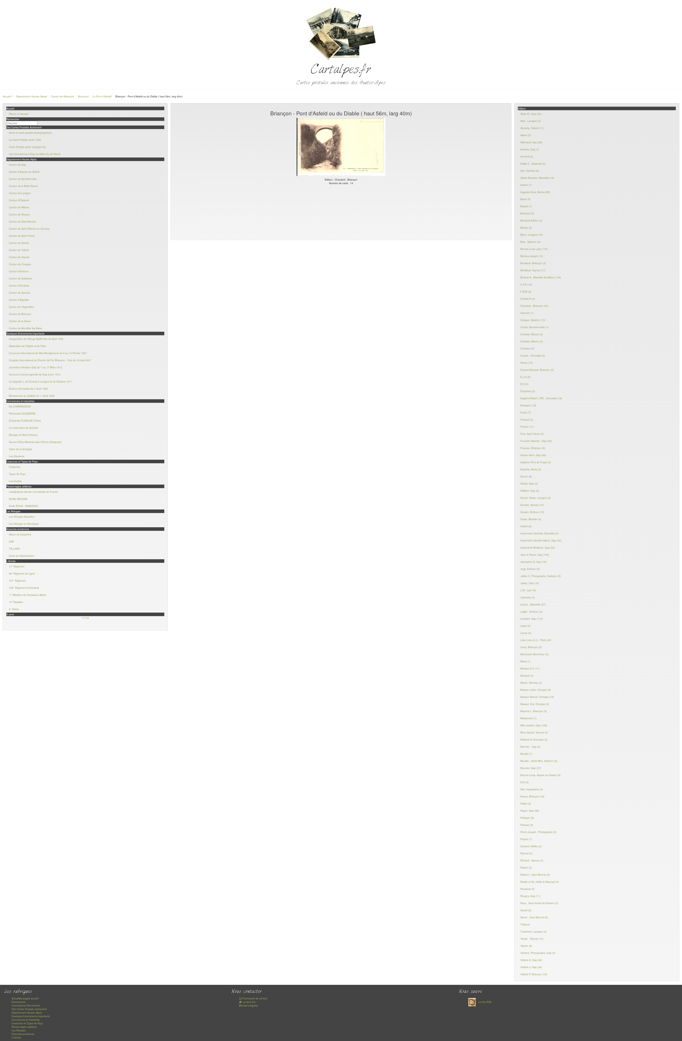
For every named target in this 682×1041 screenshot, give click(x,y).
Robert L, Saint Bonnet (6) (535, 874)
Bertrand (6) (527, 213)
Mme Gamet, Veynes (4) (534, 732)
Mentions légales (248, 1005)
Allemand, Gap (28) (531, 142)
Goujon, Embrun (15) (532, 512)
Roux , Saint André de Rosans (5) (539, 903)
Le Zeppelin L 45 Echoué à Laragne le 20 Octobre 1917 (40, 381)
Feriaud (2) (526, 419)
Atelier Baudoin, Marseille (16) (537, 178)
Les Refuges (19, 1030)
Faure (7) (525, 412)
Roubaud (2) (527, 889)
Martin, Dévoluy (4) (531, 682)
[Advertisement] (341, 211)
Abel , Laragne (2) (530, 121)
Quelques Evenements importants (31, 1016)
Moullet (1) (526, 754)
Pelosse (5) (526, 825)
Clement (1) (527, 313)
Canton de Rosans (19, 214)
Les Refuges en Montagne (24, 523)
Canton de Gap (17, 164)
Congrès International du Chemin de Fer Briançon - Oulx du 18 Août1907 (50, 360)
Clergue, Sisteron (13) (532, 320)
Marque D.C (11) (529, 668)
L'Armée (16, 1037)
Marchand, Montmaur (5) (534, 654)
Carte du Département (21, 555)
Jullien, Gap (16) (529, 583)
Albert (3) (525, 135)
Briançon (83, 96)
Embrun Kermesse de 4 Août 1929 (28, 388)
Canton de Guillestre (20, 278)
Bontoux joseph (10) (531, 256)
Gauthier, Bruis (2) (530, 469)
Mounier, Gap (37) (530, 768)
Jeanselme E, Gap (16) (533, 562)
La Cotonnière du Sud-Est (23, 427)
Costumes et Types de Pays (27, 1023)
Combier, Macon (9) (531, 334)
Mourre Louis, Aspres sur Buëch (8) (540, 775)
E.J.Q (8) (525, 377)
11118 (85, 618)
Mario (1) (525, 661)
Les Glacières (16, 456)
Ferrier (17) (526, 426)
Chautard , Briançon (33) (534, 306)
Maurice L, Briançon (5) (533, 711)
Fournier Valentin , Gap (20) (536, 441)
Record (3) (526, 853)
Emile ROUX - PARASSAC (23, 506)
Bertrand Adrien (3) (531, 220)
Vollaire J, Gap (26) (531, 967)
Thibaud (525, 924)
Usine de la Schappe (20, 449)
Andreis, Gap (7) (529, 149)
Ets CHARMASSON (20, 406)
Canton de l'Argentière (21, 307)
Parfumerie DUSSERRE (22, 413)
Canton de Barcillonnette (23, 179)
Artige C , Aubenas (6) (532, 163)
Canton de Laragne (20, 193)
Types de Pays (17, 474)
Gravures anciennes (23, 1034)
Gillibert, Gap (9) (529, 490)
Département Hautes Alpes (31, 96)
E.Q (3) (524, 384)
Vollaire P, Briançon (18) (533, 974)
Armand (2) (526, 156)
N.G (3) (524, 782)
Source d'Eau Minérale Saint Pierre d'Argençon (35, 442)
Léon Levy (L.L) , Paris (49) (535, 640)
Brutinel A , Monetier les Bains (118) (540, 277)
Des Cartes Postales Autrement (29, 1009)
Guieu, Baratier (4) (530, 519)
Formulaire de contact (254, 998)
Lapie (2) (525, 626)
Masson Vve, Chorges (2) (534, 704)
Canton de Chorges (20, 264)
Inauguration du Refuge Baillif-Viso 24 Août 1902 (36, 339)
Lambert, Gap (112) (531, 618)
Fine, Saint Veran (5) (532, 434)
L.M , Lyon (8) (528, 590)
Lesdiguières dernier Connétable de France (33, 491)
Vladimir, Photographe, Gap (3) (537, 953)
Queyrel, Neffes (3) (531, 846)
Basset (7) (526, 206)
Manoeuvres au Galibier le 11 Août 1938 (31, 395)
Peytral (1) (526, 839)
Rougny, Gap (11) (530, 896)
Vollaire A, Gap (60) (531, 960)
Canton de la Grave (20, 321)
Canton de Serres (19, 243)
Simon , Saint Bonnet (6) (534, 917)
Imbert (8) (526, 526)
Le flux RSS (484, 1002)
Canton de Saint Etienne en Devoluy (29, 228)
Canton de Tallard (19, 250)
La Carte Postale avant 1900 (25, 140)
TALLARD (14, 548)
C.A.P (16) (526, 284)
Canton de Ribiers (19, 207)
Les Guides (15, 481)
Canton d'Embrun (19, 271)
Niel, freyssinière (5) (531, 789)
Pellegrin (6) (527, 818)
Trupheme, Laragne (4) (533, 931)
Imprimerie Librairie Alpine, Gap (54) (540, 540)
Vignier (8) (526, 945)
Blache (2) (526, 227)
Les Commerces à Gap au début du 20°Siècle (35, 154)
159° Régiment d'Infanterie (24, 587)
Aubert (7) (526, 185)
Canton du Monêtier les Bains (25, 328)
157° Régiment (17, 580)
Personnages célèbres (24, 1027)
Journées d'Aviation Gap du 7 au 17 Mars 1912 (35, 367)
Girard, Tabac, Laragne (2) (535, 498)
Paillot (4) (525, 803)
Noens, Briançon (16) (532, 796)
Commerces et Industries (26, 1019)
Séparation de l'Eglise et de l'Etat (27, 346)
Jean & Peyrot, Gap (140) (534, 554)
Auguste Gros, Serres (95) (535, 192)
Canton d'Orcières (19, 285)
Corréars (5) (527, 348)
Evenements (19, 1002)
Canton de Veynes (19, 257)
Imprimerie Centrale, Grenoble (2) (539, 533)
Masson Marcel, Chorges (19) (537, 697)
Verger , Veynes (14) (531, 938)
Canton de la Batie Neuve (23, 186)
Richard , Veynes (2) (531, 860)
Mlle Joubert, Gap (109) (533, 725)
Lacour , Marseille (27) (533, 604)
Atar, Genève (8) (529, 170)
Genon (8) (526, 476)
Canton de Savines (19, 292)
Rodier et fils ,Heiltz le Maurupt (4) (539, 881)
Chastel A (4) (527, 298)
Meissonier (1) (528, 718)
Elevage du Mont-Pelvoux (23, 435)
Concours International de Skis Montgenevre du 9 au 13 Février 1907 (48, 353)
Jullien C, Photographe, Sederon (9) (540, 576)
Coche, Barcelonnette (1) (534, 327)
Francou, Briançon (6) (532, 448)
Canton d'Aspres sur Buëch (24, 172)
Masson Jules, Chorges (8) (535, 690)
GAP (11, 541)
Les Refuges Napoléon (22, 516)
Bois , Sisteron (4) (530, 242)
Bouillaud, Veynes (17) (533, 270)
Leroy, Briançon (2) (531, 647)
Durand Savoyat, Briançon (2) (537, 370)
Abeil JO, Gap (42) (530, 114)
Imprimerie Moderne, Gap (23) (537, 547)
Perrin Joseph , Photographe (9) (538, 832)
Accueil (7, 96)
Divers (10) (526, 362)
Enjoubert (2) (527, 391)
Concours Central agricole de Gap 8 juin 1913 (34, 374)
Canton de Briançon (62, 96)
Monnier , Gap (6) (530, 746)
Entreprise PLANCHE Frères (25, 420)
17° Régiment (16, 566)
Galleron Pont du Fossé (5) (535, 462)
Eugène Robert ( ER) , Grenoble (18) (541, 398)
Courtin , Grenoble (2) (532, 355)
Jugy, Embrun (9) (530, 569)
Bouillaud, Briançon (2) (533, 263)
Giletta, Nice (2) (529, 483)
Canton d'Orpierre (19, 200)
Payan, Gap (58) (529, 810)
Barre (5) (525, 199)
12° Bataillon (16, 602)
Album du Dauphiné (20, 534)
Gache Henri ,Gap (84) (533, 455)
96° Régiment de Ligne (22, 573)
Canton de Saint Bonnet (22, 221)
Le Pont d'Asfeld (102, 96)
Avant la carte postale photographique (30, 132)
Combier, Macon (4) (531, 341)
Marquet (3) (527, 675)
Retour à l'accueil (18, 114)
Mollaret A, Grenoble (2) (534, 739)
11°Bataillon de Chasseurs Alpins (27, 595)
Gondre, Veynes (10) (532, 505)
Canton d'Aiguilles (19, 299)
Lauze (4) (525, 633)
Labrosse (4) (527, 597)
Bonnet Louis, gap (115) (534, 249)
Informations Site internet (26, 1005)
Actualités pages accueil (25, 998)
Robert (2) (526, 867)
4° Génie (14, 609)
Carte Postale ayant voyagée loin (27, 147)
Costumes (14, 467)
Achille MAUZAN (18, 499)
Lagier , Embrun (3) (531, 611)
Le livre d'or (249, 1002)
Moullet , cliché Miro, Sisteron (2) (538, 761)
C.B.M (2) (525, 291)
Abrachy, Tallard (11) (532, 128)
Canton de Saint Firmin (22, 235)
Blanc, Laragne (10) (531, 234)
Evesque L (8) (528, 405)
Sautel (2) (525, 910)
